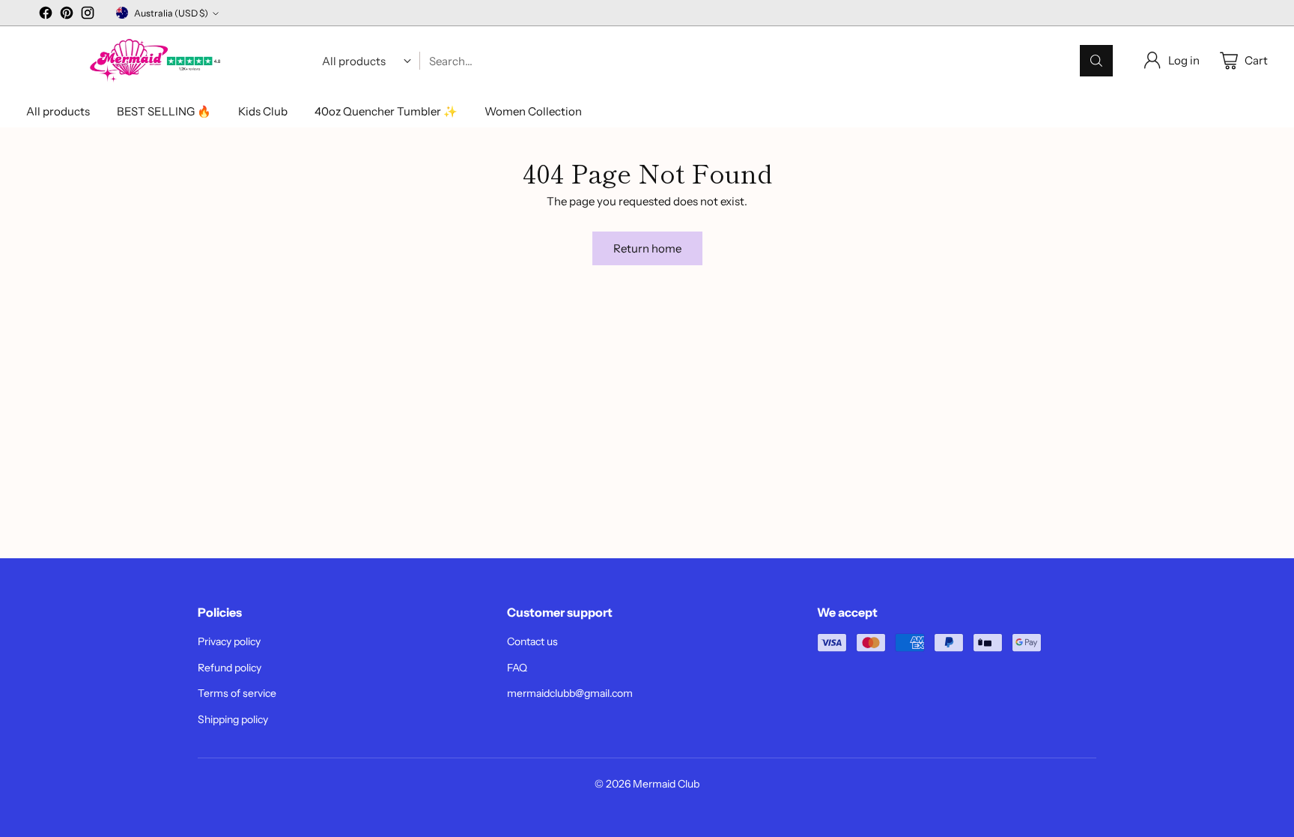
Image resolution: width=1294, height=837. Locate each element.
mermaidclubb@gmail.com (570, 693)
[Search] (1096, 60)
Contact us (532, 641)
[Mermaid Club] (157, 61)
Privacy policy (229, 641)
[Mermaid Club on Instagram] (87, 15)
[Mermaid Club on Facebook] (45, 15)
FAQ (517, 667)
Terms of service (237, 693)
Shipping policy (233, 719)
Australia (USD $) (171, 13)
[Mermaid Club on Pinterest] (66, 15)
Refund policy (229, 667)
